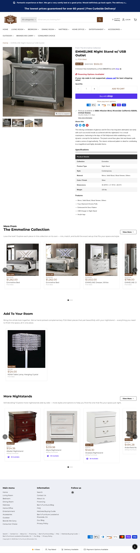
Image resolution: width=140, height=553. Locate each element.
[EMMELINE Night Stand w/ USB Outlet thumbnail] (7, 123)
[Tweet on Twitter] (80, 125)
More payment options (106, 101)
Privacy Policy (42, 523)
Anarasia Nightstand (94, 453)
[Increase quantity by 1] (94, 89)
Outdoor (7, 36)
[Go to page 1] (68, 300)
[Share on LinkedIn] (83, 125)
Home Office (78, 29)
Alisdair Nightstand (15, 451)
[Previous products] (5, 270)
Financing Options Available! (90, 74)
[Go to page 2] (70, 300)
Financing (41, 502)
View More (127, 232)
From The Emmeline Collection (88, 48)
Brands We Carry (25, 36)
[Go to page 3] (71, 300)
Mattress (63, 29)
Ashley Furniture (12, 453)
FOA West (82, 59)
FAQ (39, 508)
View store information (85, 118)
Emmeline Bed (13, 282)
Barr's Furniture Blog (45, 505)
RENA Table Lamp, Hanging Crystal (23, 374)
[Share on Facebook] (76, 125)
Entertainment (96, 29)
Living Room (17, 29)
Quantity (78, 84)
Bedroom (33, 29)
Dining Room (48, 29)
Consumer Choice (46, 36)
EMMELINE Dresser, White (96, 282)
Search (40, 492)
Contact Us (41, 495)
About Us (41, 499)
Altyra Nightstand (53, 450)
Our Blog (40, 520)
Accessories (114, 29)
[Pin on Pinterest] (87, 125)
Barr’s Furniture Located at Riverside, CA (17, 536)
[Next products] (135, 270)
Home (5, 29)
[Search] (100, 19)
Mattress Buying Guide (46, 511)
